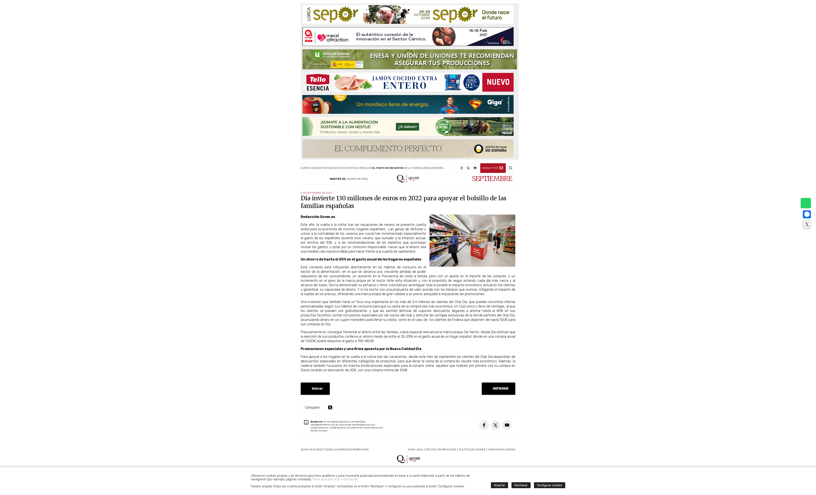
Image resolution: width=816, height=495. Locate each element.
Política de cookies (472, 449)
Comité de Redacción (359, 168)
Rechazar (521, 485)
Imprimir (500, 389)
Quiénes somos (310, 168)
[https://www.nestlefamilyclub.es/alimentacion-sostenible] (408, 126)
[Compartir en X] (807, 224)
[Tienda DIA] (472, 265)
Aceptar (499, 485)
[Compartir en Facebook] (807, 214)
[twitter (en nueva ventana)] (330, 407)
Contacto (338, 168)
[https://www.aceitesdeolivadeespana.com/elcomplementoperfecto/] (408, 148)
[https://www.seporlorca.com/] (408, 14)
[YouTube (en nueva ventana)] (475, 168)
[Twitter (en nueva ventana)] (468, 168)
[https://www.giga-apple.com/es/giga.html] (408, 104)
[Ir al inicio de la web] (408, 182)
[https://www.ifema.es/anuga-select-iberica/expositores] (408, 36)
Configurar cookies (501, 449)
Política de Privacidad (441, 449)
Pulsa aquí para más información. (335, 479)
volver (316, 389)
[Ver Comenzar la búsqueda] (510, 168)
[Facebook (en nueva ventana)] (461, 168)
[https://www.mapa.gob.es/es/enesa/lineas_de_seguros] (409, 59)
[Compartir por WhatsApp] (806, 203)
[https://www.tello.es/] (408, 82)
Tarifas (326, 168)
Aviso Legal (416, 449)
